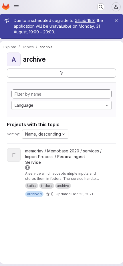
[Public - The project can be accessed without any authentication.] (27, 167)
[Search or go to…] (100, 6)
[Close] (116, 20)
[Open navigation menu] (16, 6)
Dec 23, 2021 (82, 194)
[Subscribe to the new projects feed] (61, 73)
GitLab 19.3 (85, 20)
